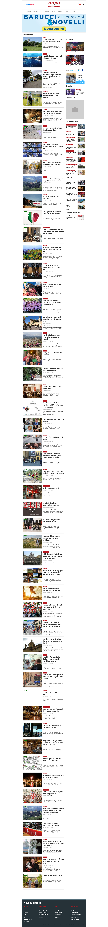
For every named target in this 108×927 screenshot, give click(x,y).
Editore (72, 909)
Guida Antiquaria (42, 917)
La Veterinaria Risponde (43, 916)
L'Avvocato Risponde (43, 912)
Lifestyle (52, 11)
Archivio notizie (26, 921)
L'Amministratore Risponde (44, 910)
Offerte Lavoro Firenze (59, 909)
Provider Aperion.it (74, 912)
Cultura (46, 11)
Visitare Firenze (58, 910)
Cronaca (28, 11)
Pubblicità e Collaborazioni (76, 914)
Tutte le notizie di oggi (28, 919)
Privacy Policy (73, 916)
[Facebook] (78, 4)
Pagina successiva (57, 893)
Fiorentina (67, 11)
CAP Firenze (57, 917)
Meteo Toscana (58, 916)
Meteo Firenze (57, 914)
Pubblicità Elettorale (75, 917)
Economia (35, 11)
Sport (41, 11)
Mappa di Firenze (58, 912)
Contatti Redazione (74, 910)
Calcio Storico (41, 909)
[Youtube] (80, 4)
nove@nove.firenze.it (75, 919)
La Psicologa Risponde (43, 914)
